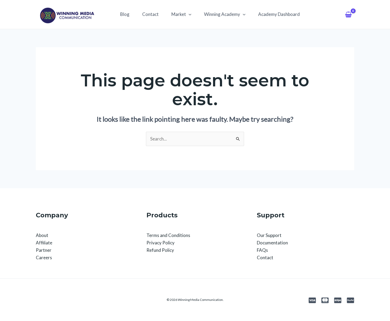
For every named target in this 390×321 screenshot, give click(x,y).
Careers (44, 257)
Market (178, 14)
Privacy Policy (160, 242)
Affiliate (44, 242)
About (42, 235)
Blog (124, 14)
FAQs (262, 250)
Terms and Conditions (168, 235)
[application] (188, 14)
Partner (43, 250)
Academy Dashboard (279, 14)
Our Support (269, 235)
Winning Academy (222, 14)
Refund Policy (160, 250)
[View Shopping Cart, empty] (348, 14)
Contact (150, 14)
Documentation (272, 242)
